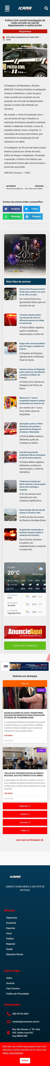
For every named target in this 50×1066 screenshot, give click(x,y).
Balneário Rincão (14, 954)
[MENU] (7, 7)
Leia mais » (8, 735)
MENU (7, 11)
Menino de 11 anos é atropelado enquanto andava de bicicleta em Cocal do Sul (32, 400)
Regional (10, 944)
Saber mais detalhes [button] (13, 1053)
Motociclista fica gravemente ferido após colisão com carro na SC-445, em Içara (32, 292)
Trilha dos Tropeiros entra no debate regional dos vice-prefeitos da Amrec (23, 774)
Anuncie (10, 983)
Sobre (9, 978)
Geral (9, 933)
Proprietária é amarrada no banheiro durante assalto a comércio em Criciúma (31, 532)
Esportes (10, 928)
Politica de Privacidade (17, 993)
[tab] (25, 683)
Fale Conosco (13, 988)
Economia (11, 923)
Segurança (25, 31)
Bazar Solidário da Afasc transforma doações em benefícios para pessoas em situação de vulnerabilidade (24, 715)
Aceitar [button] (25, 1060)
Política (10, 938)
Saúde (9, 949)
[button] (46, 8)
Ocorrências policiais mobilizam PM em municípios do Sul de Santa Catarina (32, 455)
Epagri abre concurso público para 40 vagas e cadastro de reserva (32, 346)
